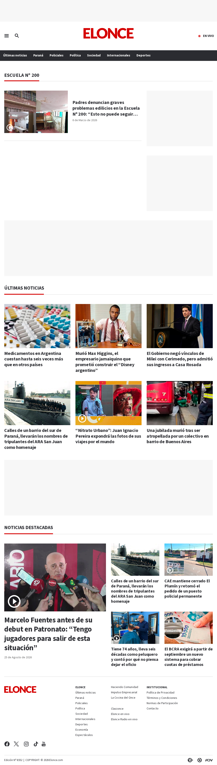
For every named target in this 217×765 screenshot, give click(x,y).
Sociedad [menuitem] (94, 55)
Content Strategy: (189, 760)
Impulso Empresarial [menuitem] (124, 692)
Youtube (43, 744)
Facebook (7, 744)
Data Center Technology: (198, 760)
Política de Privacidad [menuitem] (160, 693)
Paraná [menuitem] (38, 55)
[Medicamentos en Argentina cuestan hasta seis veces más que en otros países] (37, 326)
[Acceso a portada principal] (108, 33)
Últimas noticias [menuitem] (15, 55)
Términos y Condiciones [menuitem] (162, 698)
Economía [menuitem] (81, 730)
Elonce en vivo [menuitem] (120, 714)
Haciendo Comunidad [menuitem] (124, 687)
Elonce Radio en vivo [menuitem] (124, 719)
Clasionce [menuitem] (117, 709)
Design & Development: (208, 760)
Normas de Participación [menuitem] (162, 703)
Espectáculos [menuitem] (84, 735)
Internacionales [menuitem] (118, 55)
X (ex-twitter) (16, 744)
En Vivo (208, 36)
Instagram (26, 744)
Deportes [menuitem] (143, 55)
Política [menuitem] (75, 55)
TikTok (36, 744)
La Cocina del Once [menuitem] (123, 698)
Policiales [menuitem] (56, 55)
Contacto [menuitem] (153, 708)
